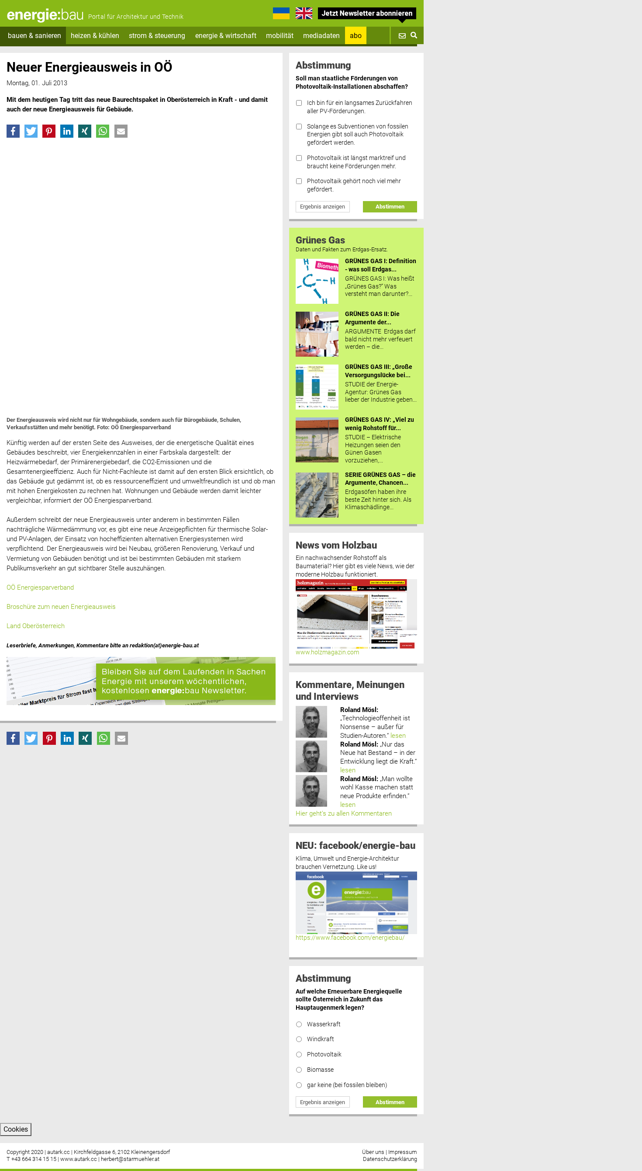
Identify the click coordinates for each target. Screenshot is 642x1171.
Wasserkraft (324, 1024)
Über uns (373, 1152)
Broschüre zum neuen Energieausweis (61, 607)
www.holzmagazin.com (327, 652)
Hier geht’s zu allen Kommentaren (344, 813)
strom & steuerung (157, 35)
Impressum (402, 1152)
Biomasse (320, 1070)
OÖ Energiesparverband (40, 587)
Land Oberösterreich (36, 626)
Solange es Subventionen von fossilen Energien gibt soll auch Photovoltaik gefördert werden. (357, 134)
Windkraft (320, 1039)
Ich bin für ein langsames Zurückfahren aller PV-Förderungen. (359, 107)
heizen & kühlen (95, 35)
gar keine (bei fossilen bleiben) (347, 1085)
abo (356, 35)
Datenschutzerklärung (390, 1159)
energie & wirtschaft (225, 35)
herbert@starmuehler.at (130, 1159)
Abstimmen (390, 206)
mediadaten (321, 35)
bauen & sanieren (34, 35)
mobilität (279, 35)
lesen (398, 736)
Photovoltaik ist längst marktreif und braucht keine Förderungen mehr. (356, 162)
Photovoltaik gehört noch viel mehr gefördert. (354, 185)
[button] (13, 131)
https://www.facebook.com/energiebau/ (350, 938)
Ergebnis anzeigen (322, 206)
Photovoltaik (324, 1054)
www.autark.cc (78, 1159)
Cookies (15, 1129)
